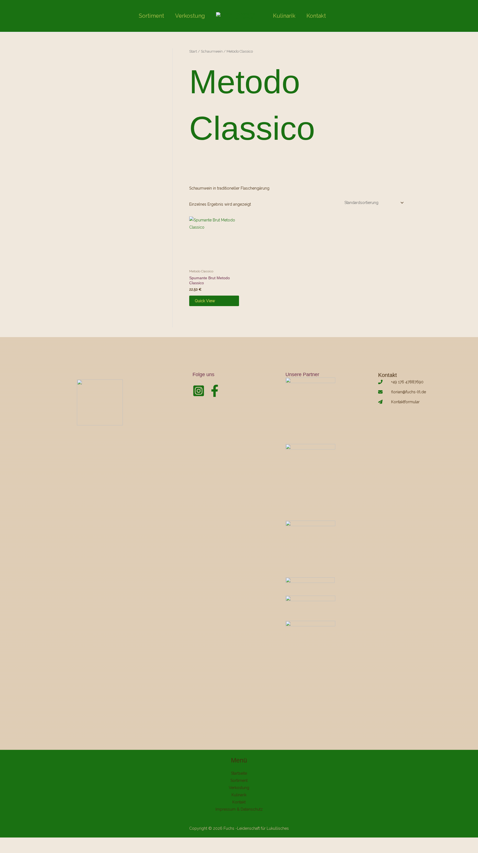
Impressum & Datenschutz (239, 809)
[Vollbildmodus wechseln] (17, 842)
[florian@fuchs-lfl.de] (402, 392)
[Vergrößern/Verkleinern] (5, 842)
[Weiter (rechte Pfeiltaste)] (17, 850)
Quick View (205, 301)
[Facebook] (215, 391)
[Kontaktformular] (399, 401)
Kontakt (316, 15)
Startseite (239, 773)
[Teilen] (29, 842)
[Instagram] (199, 391)
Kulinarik (284, 15)
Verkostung (190, 15)
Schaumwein (212, 51)
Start (193, 51)
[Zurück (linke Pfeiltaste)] (5, 850)
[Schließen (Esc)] (42, 842)
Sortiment (151, 15)
